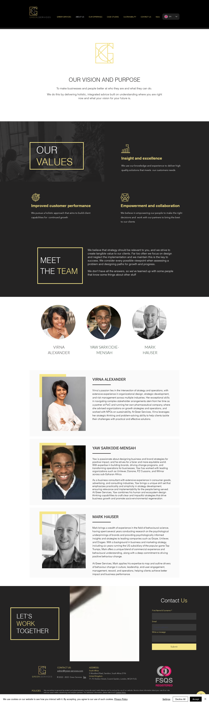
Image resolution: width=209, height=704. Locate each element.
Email (154, 622)
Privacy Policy (121, 699)
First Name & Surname (161, 611)
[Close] (205, 699)
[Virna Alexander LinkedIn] (84, 677)
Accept (195, 699)
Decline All (180, 699)
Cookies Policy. (121, 692)
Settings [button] (166, 699)
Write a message (159, 632)
